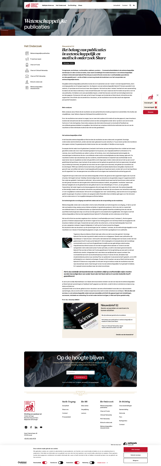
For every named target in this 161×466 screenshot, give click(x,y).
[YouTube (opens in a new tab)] (41, 427)
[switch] (60, 462)
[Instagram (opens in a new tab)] (26, 427)
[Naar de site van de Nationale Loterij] (130, 444)
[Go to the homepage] (29, 406)
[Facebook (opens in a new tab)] (31, 427)
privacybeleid (94, 382)
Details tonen (101, 462)
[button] (48, 5)
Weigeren (135, 460)
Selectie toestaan (136, 455)
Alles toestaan (135, 449)
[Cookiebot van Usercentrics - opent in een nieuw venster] (22, 462)
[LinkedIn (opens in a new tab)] (36, 427)
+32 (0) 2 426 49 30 (30, 438)
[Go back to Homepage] (32, 5)
